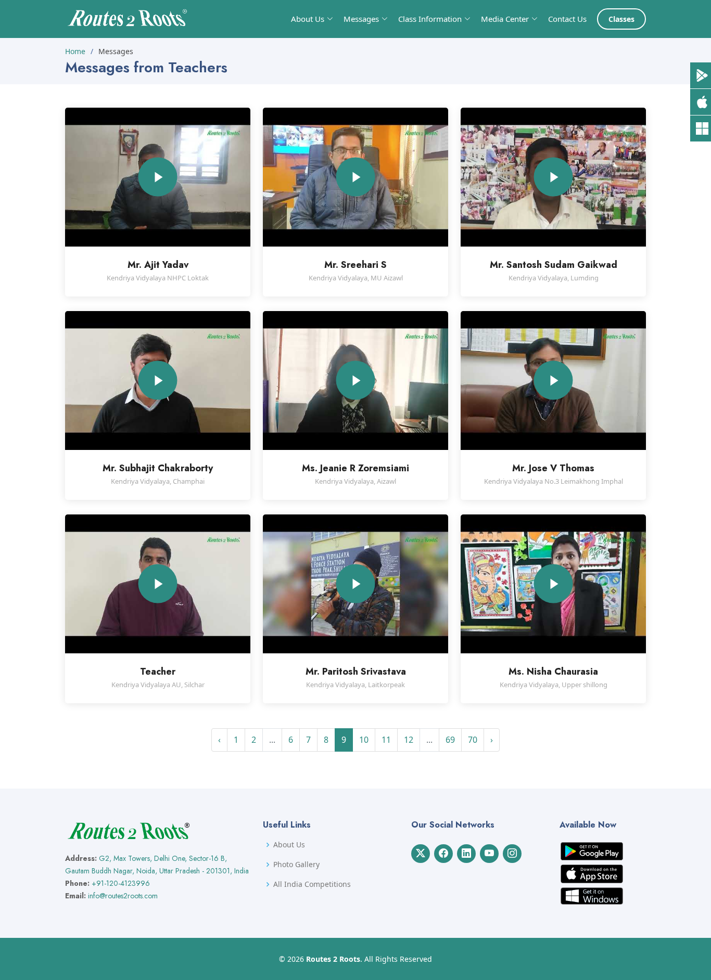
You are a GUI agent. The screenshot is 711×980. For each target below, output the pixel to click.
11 (386, 739)
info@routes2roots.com (123, 896)
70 (472, 739)
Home (75, 51)
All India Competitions (312, 884)
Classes (621, 19)
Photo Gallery (296, 864)
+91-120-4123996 (121, 883)
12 (408, 739)
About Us (289, 844)
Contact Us (567, 19)
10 (364, 739)
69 (450, 739)
